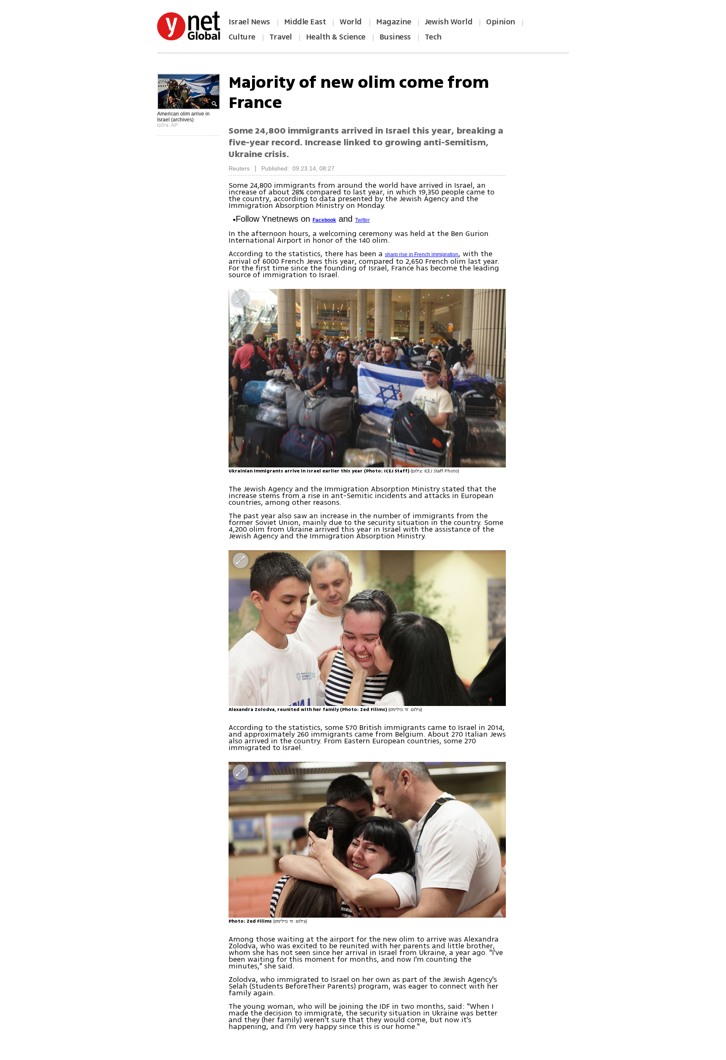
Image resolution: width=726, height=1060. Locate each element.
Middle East (305, 22)
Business (395, 37)
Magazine (393, 22)
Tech (433, 37)
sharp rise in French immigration (421, 254)
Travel (280, 37)
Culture (242, 37)
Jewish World (448, 22)
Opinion (500, 22)
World (351, 22)
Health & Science (336, 37)
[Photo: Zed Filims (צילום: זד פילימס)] (367, 840)
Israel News (249, 22)
